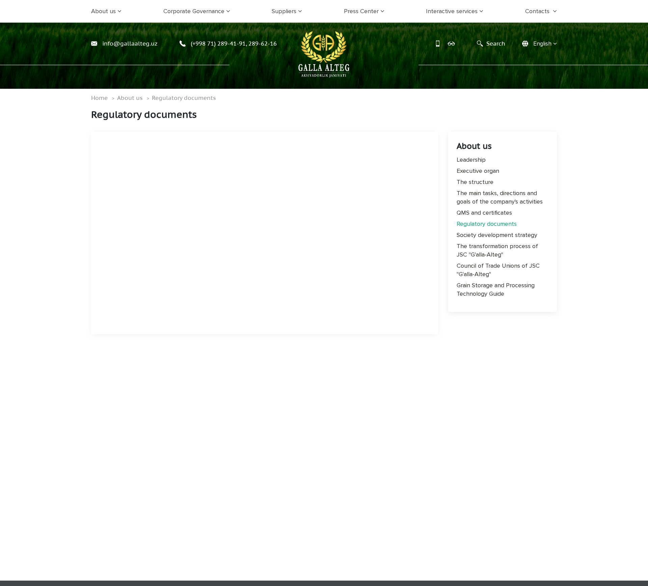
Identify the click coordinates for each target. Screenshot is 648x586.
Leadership (471, 159)
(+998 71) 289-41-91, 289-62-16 (233, 43)
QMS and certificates (484, 212)
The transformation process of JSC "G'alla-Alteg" (497, 250)
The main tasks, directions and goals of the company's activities (500, 197)
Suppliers (284, 11)
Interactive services (452, 11)
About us (103, 11)
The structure (475, 182)
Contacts (538, 11)
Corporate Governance (193, 11)
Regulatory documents (184, 98)
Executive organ (478, 171)
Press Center (361, 11)
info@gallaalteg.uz (129, 43)
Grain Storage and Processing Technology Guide (496, 289)
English (542, 43)
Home (99, 98)
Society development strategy (497, 235)
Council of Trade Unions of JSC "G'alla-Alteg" (498, 270)
